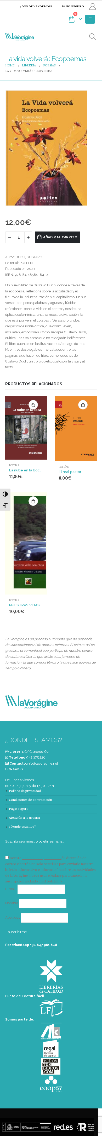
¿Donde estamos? (22, 826)
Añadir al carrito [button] (33, 404)
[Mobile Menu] (90, 19)
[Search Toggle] (93, 37)
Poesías (14, 465)
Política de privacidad (25, 791)
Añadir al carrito (60, 237)
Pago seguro (73, 6)
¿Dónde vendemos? (36, 6)
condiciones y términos (41, 858)
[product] (26, 428)
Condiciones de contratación (30, 800)
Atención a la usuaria (24, 817)
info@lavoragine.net (42, 763)
